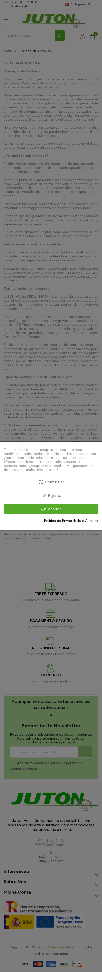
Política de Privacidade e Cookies (71, 521)
